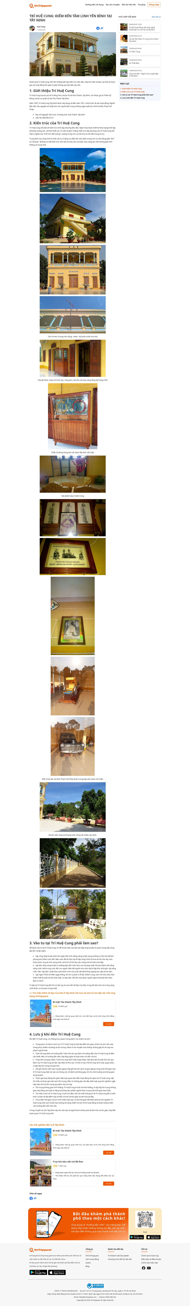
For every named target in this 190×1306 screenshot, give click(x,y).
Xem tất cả (156, 17)
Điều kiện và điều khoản (151, 1259)
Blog (87, 1266)
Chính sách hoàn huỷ (150, 1255)
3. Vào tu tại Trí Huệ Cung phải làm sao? (136, 95)
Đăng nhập (154, 4)
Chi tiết (108, 1024)
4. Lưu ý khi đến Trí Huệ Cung (132, 98)
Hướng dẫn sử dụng (94, 4)
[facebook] (98, 28)
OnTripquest (95, 1300)
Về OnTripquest (92, 1255)
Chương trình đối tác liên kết (120, 1259)
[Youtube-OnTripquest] (149, 1268)
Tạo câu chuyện (113, 4)
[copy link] (101, 28)
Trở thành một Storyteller (118, 1255)
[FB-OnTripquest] (143, 1268)
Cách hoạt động (92, 1259)
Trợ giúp (141, 4)
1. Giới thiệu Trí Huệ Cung (131, 88)
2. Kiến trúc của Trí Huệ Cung (132, 92)
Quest (88, 1263)
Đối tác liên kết (129, 4)
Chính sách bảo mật (149, 1263)
